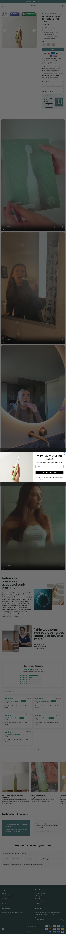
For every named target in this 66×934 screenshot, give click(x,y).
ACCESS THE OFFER (49, 473)
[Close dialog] (64, 454)
